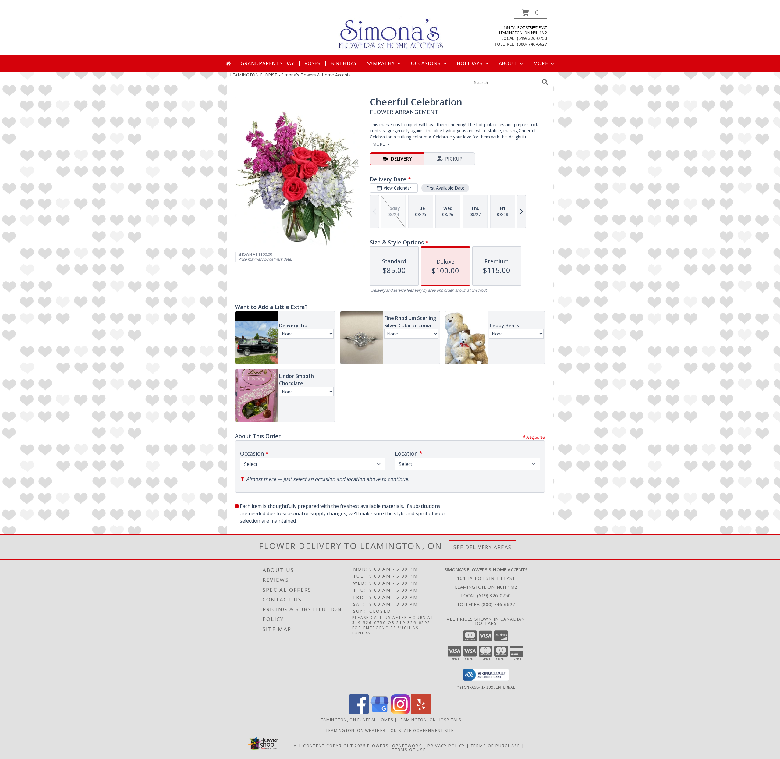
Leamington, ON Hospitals (430, 719)
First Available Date (445, 188)
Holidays (469, 63)
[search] (545, 82)
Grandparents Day (267, 63)
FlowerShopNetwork (394, 745)
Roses (312, 63)
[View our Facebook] (359, 712)
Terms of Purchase (495, 745)
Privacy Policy (446, 745)
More (540, 63)
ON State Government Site (422, 730)
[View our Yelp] (421, 712)
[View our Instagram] (400, 712)
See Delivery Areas (482, 547)
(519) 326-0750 (532, 38)
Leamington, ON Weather (356, 730)
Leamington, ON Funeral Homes (356, 719)
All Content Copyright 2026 (330, 745)
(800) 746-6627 (532, 44)
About (508, 63)
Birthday (344, 63)
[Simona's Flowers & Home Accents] (392, 30)
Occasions (426, 63)
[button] (530, 13)
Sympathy (381, 63)
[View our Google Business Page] (379, 712)
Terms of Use (409, 749)
